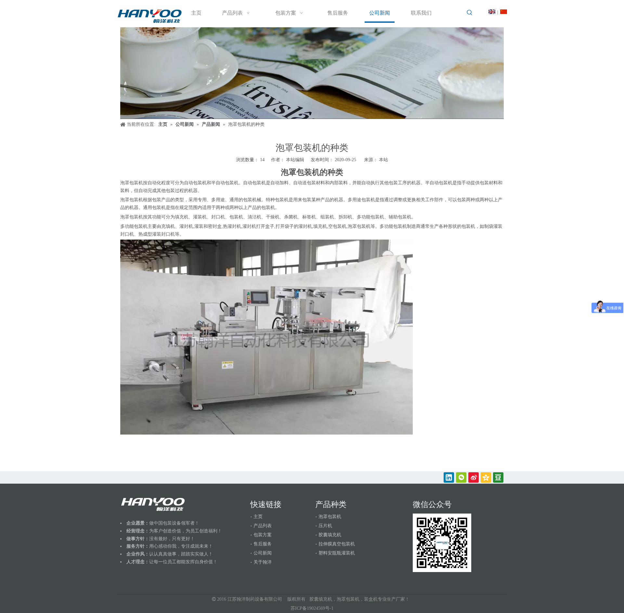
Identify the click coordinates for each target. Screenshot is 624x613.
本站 (383, 159)
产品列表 (263, 525)
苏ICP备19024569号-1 (312, 608)
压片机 (325, 525)
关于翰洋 (263, 562)
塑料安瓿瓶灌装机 (336, 553)
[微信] (461, 477)
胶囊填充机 (329, 534)
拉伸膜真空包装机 (336, 543)
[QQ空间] (486, 477)
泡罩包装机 (329, 516)
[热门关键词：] (469, 12)
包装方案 (263, 534)
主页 (258, 516)
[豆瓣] (498, 477)
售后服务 (263, 543)
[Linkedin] (449, 477)
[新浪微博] (473, 477)
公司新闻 (263, 553)
